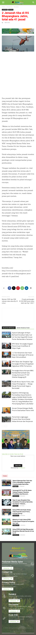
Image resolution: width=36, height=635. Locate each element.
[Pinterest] (18, 288)
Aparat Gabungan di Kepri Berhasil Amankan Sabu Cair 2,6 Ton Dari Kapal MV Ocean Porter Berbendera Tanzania (22, 336)
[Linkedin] (26, 288)
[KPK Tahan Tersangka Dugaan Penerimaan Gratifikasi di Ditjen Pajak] (6, 346)
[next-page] (6, 426)
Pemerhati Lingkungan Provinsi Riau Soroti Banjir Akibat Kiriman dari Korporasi (22, 419)
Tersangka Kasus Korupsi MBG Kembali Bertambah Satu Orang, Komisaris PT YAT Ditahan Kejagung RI (23, 373)
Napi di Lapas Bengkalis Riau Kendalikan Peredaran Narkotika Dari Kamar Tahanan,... (23, 501)
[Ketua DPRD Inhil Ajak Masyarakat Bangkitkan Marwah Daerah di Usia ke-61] (6, 531)
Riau (3, 421)
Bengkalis (15, 486)
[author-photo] (18, 319)
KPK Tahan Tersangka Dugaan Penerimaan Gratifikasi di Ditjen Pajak (22, 346)
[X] (14, 288)
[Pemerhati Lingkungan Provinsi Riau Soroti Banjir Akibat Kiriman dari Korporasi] (6, 419)
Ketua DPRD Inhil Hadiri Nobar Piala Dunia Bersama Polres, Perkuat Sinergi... (22, 511)
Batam (3, 357)
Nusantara (9, 7)
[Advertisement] (18, 77)
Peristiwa (16, 7)
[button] (3, 2)
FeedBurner (22, 468)
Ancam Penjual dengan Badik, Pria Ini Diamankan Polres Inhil (23, 409)
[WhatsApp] (22, 288)
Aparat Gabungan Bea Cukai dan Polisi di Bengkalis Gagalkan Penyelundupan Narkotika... (22, 482)
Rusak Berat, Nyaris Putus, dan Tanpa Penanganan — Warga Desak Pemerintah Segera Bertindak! (23, 385)
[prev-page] (3, 426)
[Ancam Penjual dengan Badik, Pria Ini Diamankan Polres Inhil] (6, 410)
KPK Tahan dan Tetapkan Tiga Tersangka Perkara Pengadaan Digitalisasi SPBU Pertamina (23, 364)
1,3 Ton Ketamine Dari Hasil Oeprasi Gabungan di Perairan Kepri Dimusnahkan (22, 355)
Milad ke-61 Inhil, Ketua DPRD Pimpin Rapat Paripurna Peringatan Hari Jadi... (23, 521)
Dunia (3, 337)
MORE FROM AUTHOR (23, 328)
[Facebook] (9, 288)
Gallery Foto (16, 525)
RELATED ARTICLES (8, 328)
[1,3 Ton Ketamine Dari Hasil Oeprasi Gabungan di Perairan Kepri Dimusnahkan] (6, 355)
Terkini (5, 476)
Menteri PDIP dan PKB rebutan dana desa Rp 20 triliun (10, 301)
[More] (31, 288)
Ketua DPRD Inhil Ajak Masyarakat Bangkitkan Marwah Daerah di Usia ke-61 (23, 531)
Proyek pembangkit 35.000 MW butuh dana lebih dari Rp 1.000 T (26, 301)
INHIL (3, 386)
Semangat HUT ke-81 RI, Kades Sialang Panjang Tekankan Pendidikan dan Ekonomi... (22, 492)
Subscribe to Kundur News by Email (12, 454)
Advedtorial (16, 496)
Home (3, 7)
